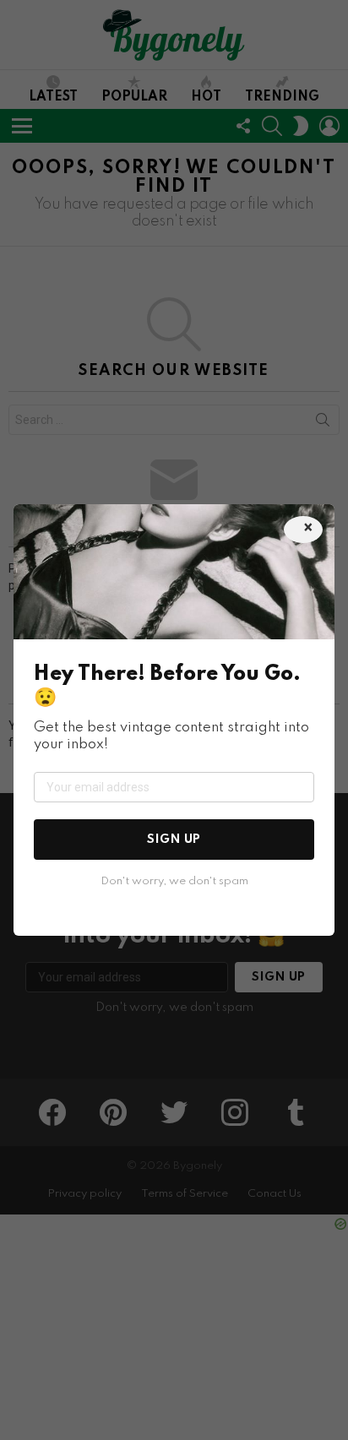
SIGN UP (174, 839)
